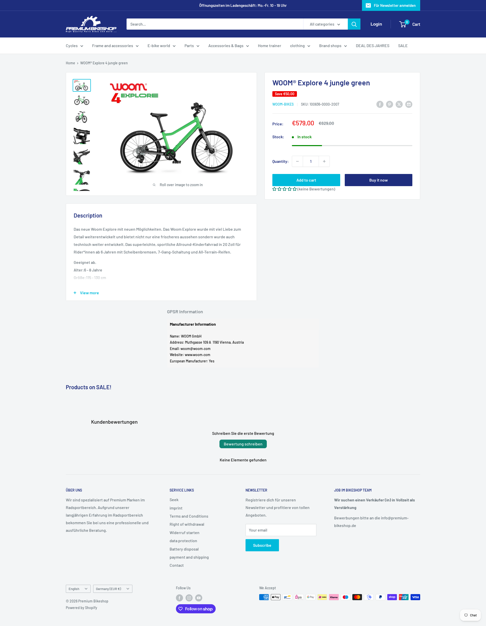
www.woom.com (197, 355)
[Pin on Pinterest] (389, 104)
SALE (403, 45)
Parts (189, 45)
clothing (297, 45)
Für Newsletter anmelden (395, 5)
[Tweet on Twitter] (399, 104)
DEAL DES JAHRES (372, 45)
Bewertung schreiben (243, 443)
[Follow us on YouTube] (198, 597)
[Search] (354, 24)
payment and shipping (189, 557)
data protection (183, 540)
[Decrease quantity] (297, 161)
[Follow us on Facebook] (179, 597)
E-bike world (159, 45)
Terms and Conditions (189, 516)
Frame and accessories (112, 45)
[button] (284, 188)
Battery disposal (184, 548)
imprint (176, 507)
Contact (177, 565)
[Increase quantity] (324, 161)
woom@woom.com (195, 348)
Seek (174, 499)
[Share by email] (408, 104)
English (74, 588)
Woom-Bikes (283, 104)
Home (70, 63)
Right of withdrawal (187, 524)
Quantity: (280, 161)
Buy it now (378, 180)
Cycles (72, 45)
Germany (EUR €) (108, 588)
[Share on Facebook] (379, 104)
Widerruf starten (184, 532)
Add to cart (306, 180)
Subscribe (262, 545)
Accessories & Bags (226, 45)
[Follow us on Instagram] (189, 597)
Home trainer (269, 45)
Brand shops (330, 45)
